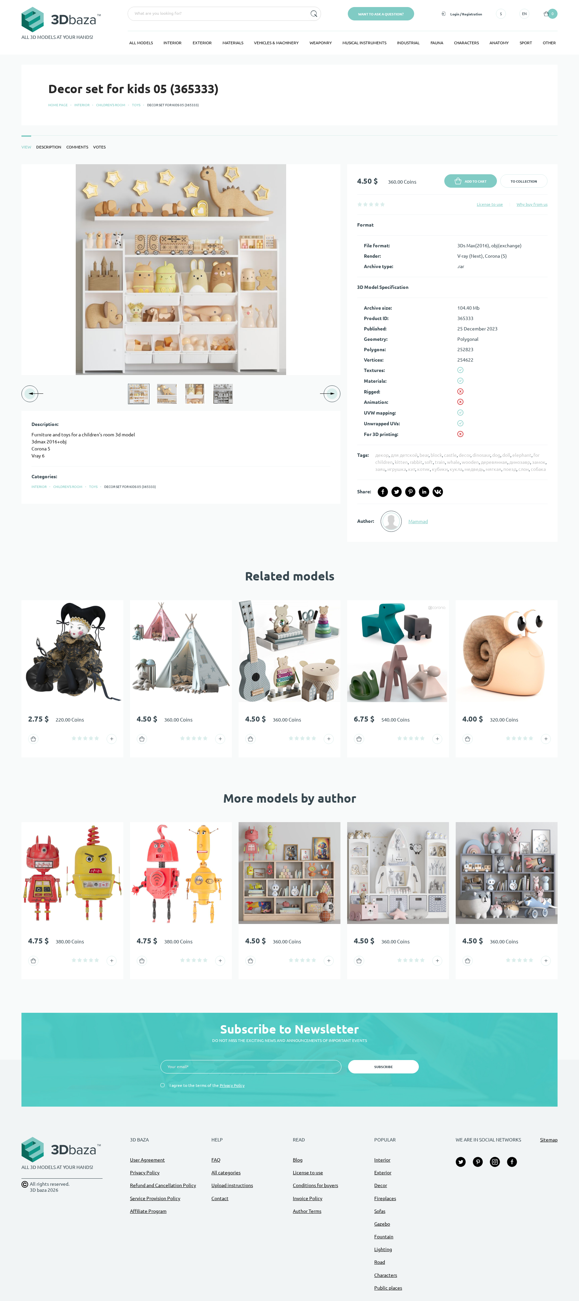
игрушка (396, 469)
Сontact (220, 1198)
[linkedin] (424, 492)
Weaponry (321, 43)
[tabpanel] (289, 353)
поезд (509, 469)
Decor (380, 1185)
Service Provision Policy (155, 1198)
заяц (380, 469)
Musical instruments (364, 43)
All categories (226, 1172)
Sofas (379, 1211)
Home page (58, 105)
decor (464, 455)
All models (141, 43)
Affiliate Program (148, 1211)
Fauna (437, 43)
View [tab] (26, 147)
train (440, 462)
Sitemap (549, 1139)
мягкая (493, 469)
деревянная (494, 462)
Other (549, 43)
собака (538, 469)
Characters (466, 43)
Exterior (202, 43)
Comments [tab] (77, 147)
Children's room (110, 105)
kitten (401, 462)
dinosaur (481, 455)
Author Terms (307, 1211)
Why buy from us (532, 204)
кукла (456, 469)
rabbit (416, 462)
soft (429, 462)
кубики (440, 469)
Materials (232, 43)
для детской (404, 455)
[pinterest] (410, 492)
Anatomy (499, 43)
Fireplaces (385, 1198)
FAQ (215, 1160)
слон (523, 469)
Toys (136, 105)
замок (538, 462)
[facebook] (383, 492)
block (436, 455)
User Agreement (147, 1160)
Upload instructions (232, 1185)
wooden (470, 462)
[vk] (438, 492)
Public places (388, 1288)
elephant (521, 455)
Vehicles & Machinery (276, 43)
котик (423, 469)
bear (424, 455)
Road (379, 1262)
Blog (298, 1160)
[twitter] (396, 492)
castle (450, 455)
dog (496, 455)
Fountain (383, 1236)
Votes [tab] (99, 147)
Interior (173, 43)
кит (411, 469)
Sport (526, 43)
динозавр (519, 462)
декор (382, 455)
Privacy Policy (232, 1085)
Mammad (418, 521)
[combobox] (217, 13)
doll (506, 455)
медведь (474, 469)
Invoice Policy (307, 1198)
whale (453, 462)
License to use (490, 204)
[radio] (359, 204)
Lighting (383, 1249)
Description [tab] (48, 147)
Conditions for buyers (315, 1185)
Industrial (408, 43)
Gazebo (382, 1224)
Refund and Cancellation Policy (163, 1185)
